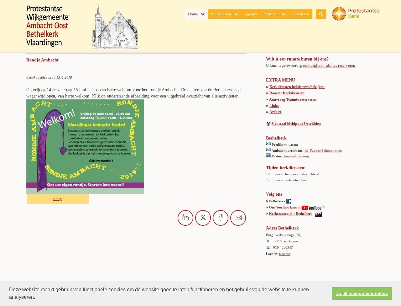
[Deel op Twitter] (203, 218)
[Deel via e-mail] (238, 218)
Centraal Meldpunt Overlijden (296, 123)
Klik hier (284, 254)
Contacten (300, 14)
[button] (37, 298)
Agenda (250, 14)
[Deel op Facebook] (220, 218)
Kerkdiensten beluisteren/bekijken (297, 87)
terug (57, 198)
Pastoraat (271, 14)
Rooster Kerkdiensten (287, 93)
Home (193, 14)
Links (274, 105)
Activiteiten (221, 14)
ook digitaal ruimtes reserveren (329, 65)
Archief (275, 112)
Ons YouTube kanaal (284, 207)
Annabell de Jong (296, 156)
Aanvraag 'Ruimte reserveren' (293, 99)
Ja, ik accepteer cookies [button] (362, 293)
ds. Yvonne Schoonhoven (323, 150)
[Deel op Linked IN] (185, 218)
